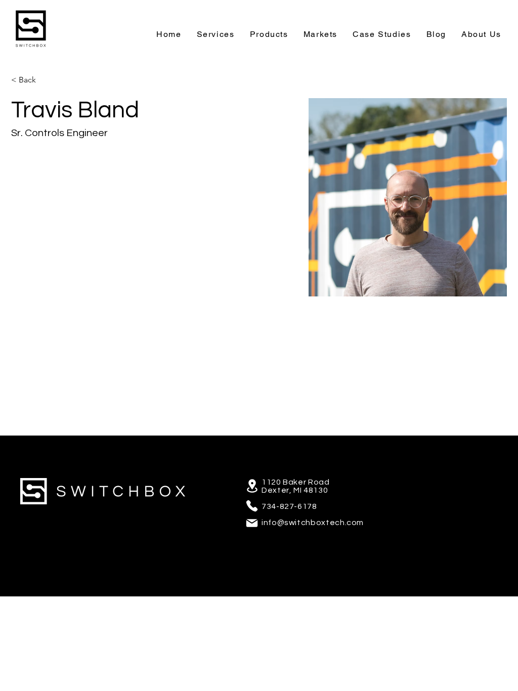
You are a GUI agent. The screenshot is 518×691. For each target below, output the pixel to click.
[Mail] (251, 523)
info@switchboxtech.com (313, 523)
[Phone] (251, 505)
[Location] (251, 486)
